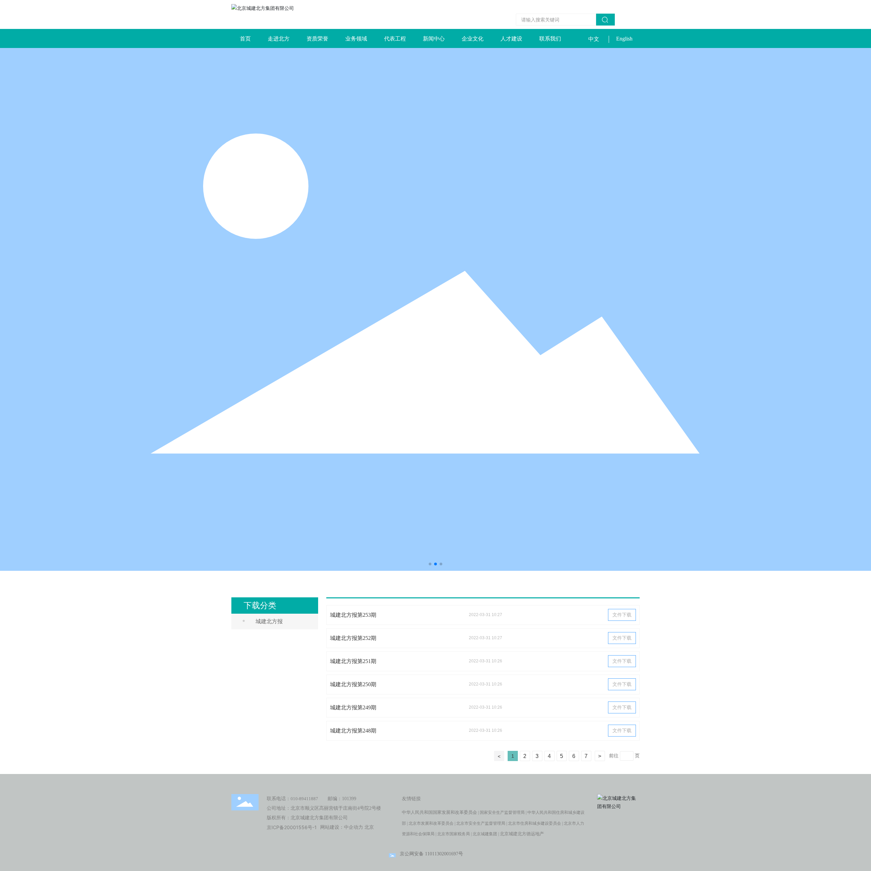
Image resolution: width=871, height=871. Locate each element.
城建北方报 (269, 621)
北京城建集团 (485, 834)
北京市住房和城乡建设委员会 (534, 823)
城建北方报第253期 (353, 615)
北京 (369, 827)
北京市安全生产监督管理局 (480, 823)
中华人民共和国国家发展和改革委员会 (439, 812)
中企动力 (353, 827)
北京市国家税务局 (453, 834)
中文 (593, 39)
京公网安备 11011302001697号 (431, 853)
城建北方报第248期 (353, 730)
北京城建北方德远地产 (522, 833)
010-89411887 (304, 798)
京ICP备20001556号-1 (292, 827)
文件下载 (621, 614)
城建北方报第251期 (353, 661)
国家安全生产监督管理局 (502, 812)
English (624, 39)
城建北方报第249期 (353, 707)
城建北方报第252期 (353, 638)
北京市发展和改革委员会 (431, 823)
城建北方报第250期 (353, 684)
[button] (430, 564)
